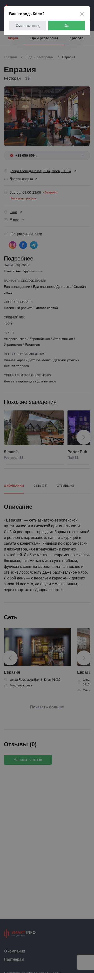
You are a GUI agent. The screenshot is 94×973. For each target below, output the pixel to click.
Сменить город (28, 26)
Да (66, 25)
